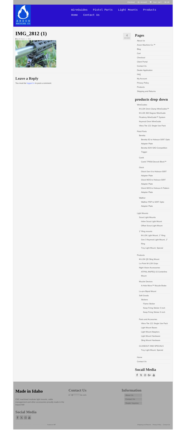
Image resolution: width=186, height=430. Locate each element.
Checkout (141, 57)
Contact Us (142, 66)
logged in (31, 83)
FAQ (139, 74)
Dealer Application (145, 70)
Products (141, 87)
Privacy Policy (143, 83)
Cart (139, 53)
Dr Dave (22, 39)
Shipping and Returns (146, 91)
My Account (142, 79)
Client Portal (142, 62)
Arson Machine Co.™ (146, 45)
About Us (141, 41)
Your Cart (160, 2)
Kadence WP (51, 424)
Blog (139, 49)
